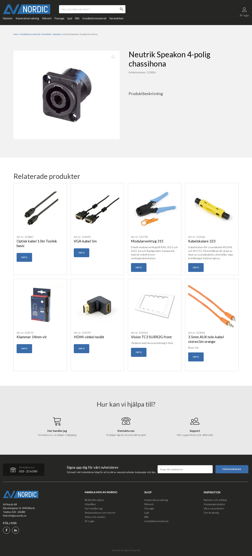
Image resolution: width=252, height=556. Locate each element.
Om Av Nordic (211, 512)
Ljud (69, 18)
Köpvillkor (90, 504)
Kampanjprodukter (214, 504)
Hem (15, 34)
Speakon (57, 34)
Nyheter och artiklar (215, 499)
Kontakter (47, 34)
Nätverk (46, 18)
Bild (77, 18)
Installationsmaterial (94, 18)
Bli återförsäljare (94, 499)
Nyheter (8, 18)
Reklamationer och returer (100, 512)
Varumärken (116, 18)
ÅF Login (89, 521)
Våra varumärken (214, 508)
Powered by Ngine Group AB (126, 550)
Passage (59, 18)
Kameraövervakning (27, 18)
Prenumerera (231, 469)
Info (24, 257)
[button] (113, 57)
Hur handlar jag (93, 508)
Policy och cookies (95, 516)
